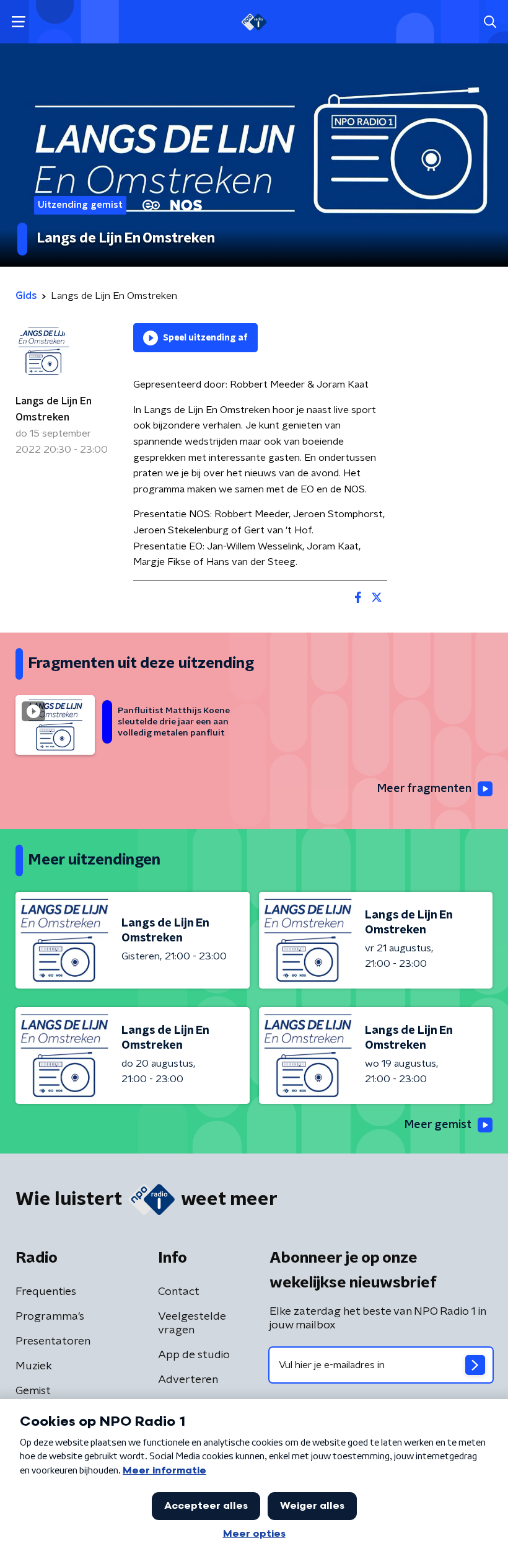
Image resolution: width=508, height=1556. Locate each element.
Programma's (49, 1316)
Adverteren (188, 1379)
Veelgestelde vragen (192, 1323)
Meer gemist (438, 1125)
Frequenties (45, 1291)
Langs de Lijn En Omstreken (53, 409)
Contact (178, 1291)
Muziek (33, 1366)
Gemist (33, 1391)
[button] (18, 22)
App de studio (194, 1355)
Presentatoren (52, 1341)
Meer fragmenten (424, 788)
